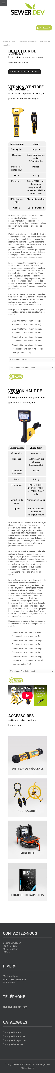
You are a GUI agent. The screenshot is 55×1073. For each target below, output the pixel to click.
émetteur (12, 266)
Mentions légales (11, 976)
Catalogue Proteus (12, 1032)
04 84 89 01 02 (15, 1007)
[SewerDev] (27, 9)
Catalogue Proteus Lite (14, 1036)
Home (5, 41)
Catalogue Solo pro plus (14, 1040)
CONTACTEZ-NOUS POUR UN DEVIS (24, 72)
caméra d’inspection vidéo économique (25, 257)
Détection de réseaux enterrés (24, 41)
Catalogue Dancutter (13, 1044)
